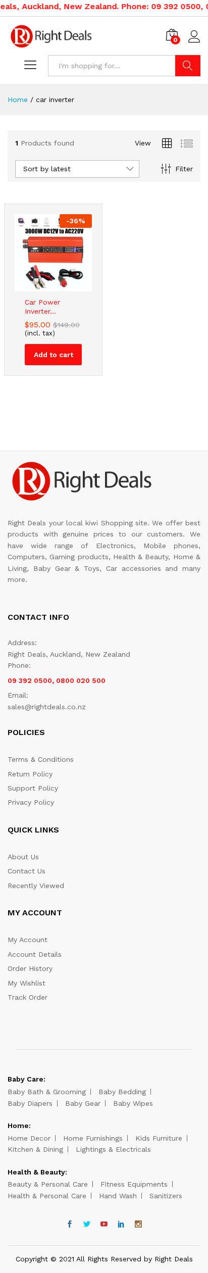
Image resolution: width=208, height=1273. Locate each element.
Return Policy (30, 774)
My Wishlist (26, 983)
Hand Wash (118, 1196)
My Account (27, 940)
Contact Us (26, 871)
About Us (23, 857)
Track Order (27, 997)
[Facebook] (69, 1224)
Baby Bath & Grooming (47, 1092)
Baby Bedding (122, 1092)
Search (187, 65)
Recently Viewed (36, 886)
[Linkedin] (121, 1224)
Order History (30, 968)
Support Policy (33, 788)
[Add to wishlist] (63, 285)
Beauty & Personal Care (48, 1184)
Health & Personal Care (47, 1196)
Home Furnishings (93, 1138)
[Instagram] (138, 1224)
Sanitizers (165, 1196)
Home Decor (29, 1138)
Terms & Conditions (41, 759)
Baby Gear (82, 1103)
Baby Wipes (133, 1103)
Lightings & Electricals (113, 1149)
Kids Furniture (158, 1138)
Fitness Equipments (134, 1184)
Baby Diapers (30, 1103)
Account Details (35, 954)
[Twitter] (86, 1224)
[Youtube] (104, 1224)
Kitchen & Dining (35, 1149)
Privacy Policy (31, 802)
